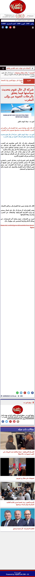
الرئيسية (31, 73)
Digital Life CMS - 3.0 (22, 574)
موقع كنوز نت (27, 402)
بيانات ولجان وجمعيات (21, 73)
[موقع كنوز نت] (17, 413)
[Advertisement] (17, 48)
